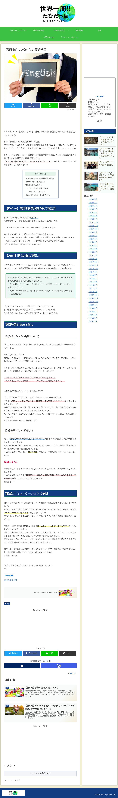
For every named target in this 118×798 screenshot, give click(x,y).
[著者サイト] (22, 665)
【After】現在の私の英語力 (35, 182)
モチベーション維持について (37, 188)
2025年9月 (92, 232)
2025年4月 (92, 249)
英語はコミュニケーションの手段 (37, 195)
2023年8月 (92, 308)
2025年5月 (92, 245)
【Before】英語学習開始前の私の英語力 (40, 178)
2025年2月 (92, 255)
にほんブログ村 (10, 580)
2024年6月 (92, 278)
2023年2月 (92, 318)
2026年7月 (92, 203)
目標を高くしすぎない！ (36, 191)
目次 (37, 173)
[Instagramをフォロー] (59, 665)
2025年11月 (93, 226)
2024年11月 (93, 265)
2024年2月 (92, 288)
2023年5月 (92, 315)
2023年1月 (92, 321)
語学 (8, 604)
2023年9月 (92, 305)
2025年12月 (93, 222)
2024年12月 (93, 262)
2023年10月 (93, 302)
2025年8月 (92, 236)
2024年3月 (92, 285)
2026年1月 (92, 219)
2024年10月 (93, 269)
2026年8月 (92, 199)
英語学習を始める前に (33, 185)
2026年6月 (92, 206)
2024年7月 (92, 275)
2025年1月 (92, 259)
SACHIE (100, 96)
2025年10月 (93, 229)
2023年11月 (93, 298)
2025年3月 (92, 252)
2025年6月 (92, 242)
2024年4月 (92, 282)
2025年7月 (92, 239)
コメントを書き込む (40, 773)
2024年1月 (92, 292)
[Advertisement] (40, 118)
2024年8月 (92, 272)
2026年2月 (92, 216)
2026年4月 (92, 212)
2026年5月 (92, 209)
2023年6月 (92, 312)
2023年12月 (93, 295)
